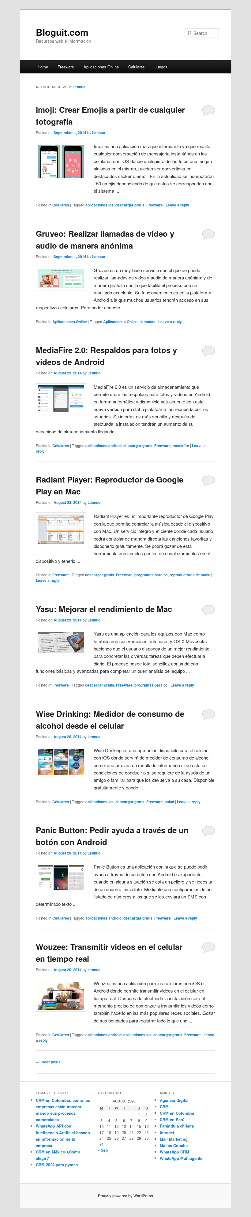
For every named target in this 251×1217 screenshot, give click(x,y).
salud (169, 801)
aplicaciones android (103, 445)
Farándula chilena (177, 1126)
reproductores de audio (190, 575)
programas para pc (151, 575)
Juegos (161, 67)
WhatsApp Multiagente (181, 1158)
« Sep (103, 1150)
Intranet (167, 1132)
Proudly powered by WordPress (125, 1195)
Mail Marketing (174, 1139)
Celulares (136, 67)
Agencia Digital (174, 1100)
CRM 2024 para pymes (57, 1165)
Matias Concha (174, 1145)
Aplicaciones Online (101, 67)
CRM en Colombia (177, 1113)
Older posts (48, 1062)
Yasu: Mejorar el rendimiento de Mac (104, 608)
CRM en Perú (172, 1119)
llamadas (147, 321)
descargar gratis (129, 205)
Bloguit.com (62, 31)
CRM (164, 1107)
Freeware (66, 67)
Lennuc (79, 86)
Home (43, 67)
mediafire (181, 445)
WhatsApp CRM (174, 1152)
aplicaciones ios (99, 205)
